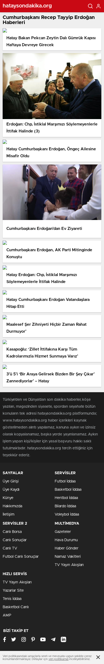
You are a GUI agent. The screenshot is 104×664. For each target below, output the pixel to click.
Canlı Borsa (12, 532)
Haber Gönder (66, 548)
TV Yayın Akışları (69, 565)
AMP (7, 615)
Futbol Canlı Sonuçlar (21, 557)
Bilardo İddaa (65, 506)
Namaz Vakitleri (68, 557)
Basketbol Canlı (16, 607)
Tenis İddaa (12, 599)
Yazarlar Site (13, 590)
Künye (8, 498)
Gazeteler (63, 532)
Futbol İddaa (65, 481)
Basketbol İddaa (68, 490)
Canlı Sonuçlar (15, 540)
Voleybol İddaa (67, 514)
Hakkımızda (12, 506)
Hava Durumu (66, 540)
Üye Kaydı (11, 490)
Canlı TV (10, 548)
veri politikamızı (59, 659)
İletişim (8, 514)
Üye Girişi (11, 481)
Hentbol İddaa (66, 498)
